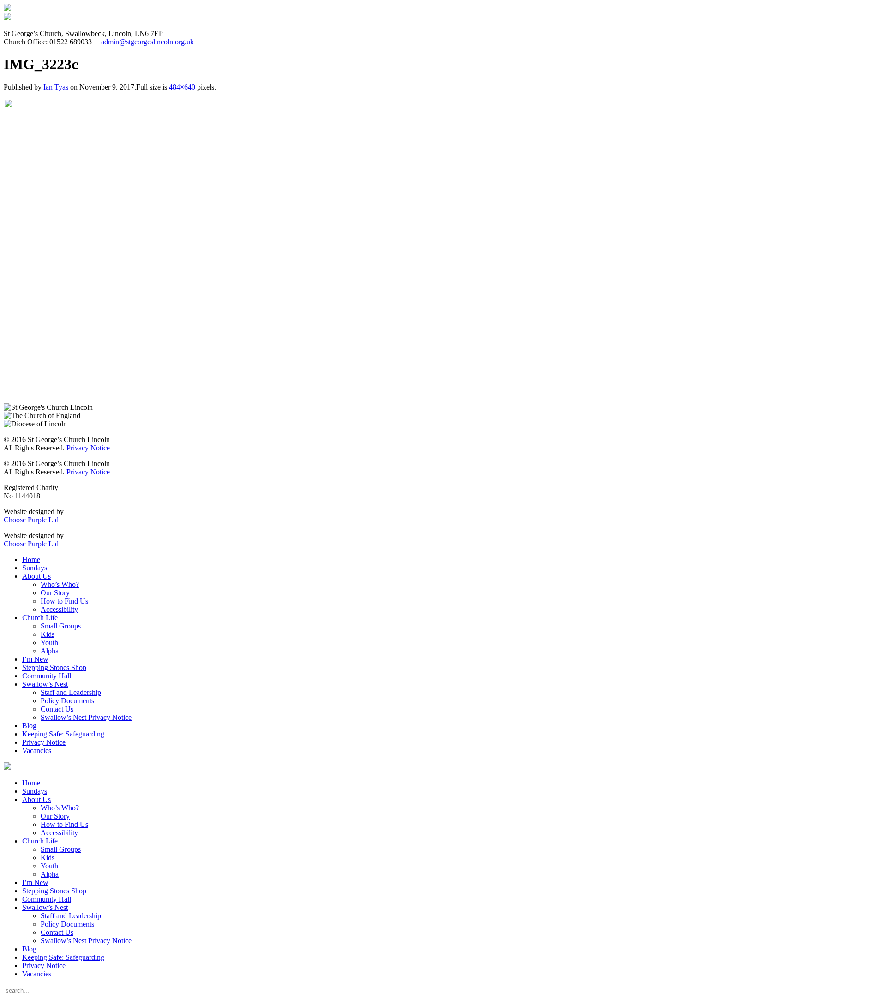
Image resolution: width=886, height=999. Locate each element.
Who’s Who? (60, 584)
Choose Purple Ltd (31, 520)
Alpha (50, 651)
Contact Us (57, 709)
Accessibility (59, 609)
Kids (47, 634)
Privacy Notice (88, 448)
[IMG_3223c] (115, 391)
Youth (49, 642)
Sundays (34, 568)
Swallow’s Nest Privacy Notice (86, 717)
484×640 (182, 87)
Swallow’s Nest (45, 684)
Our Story (55, 593)
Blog (29, 726)
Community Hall (46, 676)
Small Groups (61, 626)
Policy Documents (67, 701)
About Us (36, 576)
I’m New (35, 659)
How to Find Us (64, 601)
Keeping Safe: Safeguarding (63, 734)
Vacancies (36, 750)
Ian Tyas (55, 87)
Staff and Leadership (71, 692)
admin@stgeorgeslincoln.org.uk (147, 42)
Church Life (40, 618)
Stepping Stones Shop (54, 667)
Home (31, 559)
